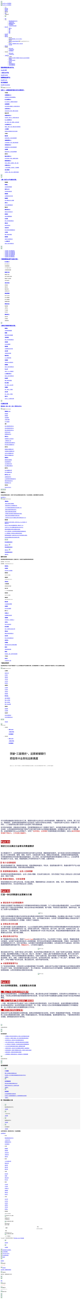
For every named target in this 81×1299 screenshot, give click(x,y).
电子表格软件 (11, 24)
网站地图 (22, 1238)
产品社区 (6, 1186)
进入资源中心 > (3, 497)
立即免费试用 (3, 1133)
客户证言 (10, 61)
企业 (9, 30)
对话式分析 (7, 1152)
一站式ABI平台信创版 (12, 25)
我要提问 (10, 41)
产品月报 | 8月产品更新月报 (9, 256)
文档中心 (17, 43)
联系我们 (27, 57)
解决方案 (6, 8)
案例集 (6, 1175)
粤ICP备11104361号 (17, 1238)
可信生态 (21, 57)
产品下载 (10, 44)
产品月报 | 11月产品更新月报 (10, 253)
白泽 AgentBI (11, 48)
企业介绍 (6, 1199)
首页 (5, 18)
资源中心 (6, 10)
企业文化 (24, 57)
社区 (5, 13)
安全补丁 (6, 1194)
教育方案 (6, 1169)
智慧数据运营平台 (12, 23)
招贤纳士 (10, 62)
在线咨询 (10, 38)
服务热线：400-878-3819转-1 (17, 38)
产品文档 (6, 1184)
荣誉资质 (17, 57)
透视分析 (6, 1156)
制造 (10, 28)
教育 (9, 32)
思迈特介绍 (11, 57)
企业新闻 (10, 60)
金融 (9, 29)
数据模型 (6, 1148)
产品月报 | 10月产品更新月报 (10, 254)
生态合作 (6, 1203)
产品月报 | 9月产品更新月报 (9, 255)
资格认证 (6, 1192)
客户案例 (6, 9)
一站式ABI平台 (11, 22)
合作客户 (14, 57)
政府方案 (6, 1167)
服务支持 (6, 36)
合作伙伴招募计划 (12, 63)
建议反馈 (17, 41)
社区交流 (21, 43)
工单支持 (13, 41)
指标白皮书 (7, 1177)
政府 (9, 31)
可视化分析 (7, 1154)
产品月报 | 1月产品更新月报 (9, 250)
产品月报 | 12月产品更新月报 (10, 251)
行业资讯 (13, 60)
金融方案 (6, 1165)
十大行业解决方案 (8, 1161)
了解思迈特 (7, 55)
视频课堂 (14, 43)
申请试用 (6, 721)
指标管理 (6, 1150)
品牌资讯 (10, 59)
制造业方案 (7, 1163)
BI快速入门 (11, 43)
